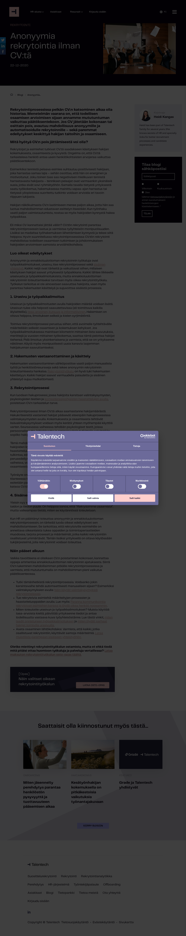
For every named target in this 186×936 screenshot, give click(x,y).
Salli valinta (93, 498)
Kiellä (51, 498)
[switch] (77, 486)
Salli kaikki (134, 498)
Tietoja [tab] (136, 446)
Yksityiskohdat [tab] (93, 446)
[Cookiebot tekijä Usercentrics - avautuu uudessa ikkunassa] (142, 436)
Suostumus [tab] (49, 446)
